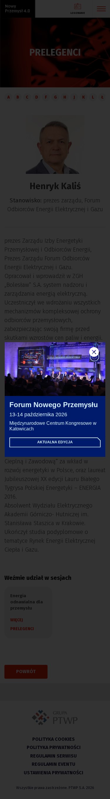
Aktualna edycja (55, 442)
